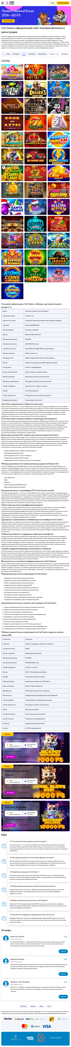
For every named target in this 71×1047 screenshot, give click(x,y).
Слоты (24, 54)
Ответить (63, 951)
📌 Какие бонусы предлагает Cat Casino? (24, 872)
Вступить (10, 757)
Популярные (16, 54)
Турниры (33, 1006)
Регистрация (63, 3)
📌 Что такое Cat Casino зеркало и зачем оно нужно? (28, 841)
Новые (8, 54)
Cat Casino (23, 1006)
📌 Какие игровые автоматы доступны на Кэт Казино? (29, 900)
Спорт (49, 1006)
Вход (52, 3)
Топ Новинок (31, 54)
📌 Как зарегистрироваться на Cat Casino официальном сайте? (32, 858)
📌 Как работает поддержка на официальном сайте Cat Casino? (32, 915)
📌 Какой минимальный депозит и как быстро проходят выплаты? (32, 886)
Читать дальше (24, 757)
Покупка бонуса (42, 54)
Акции (41, 1006)
